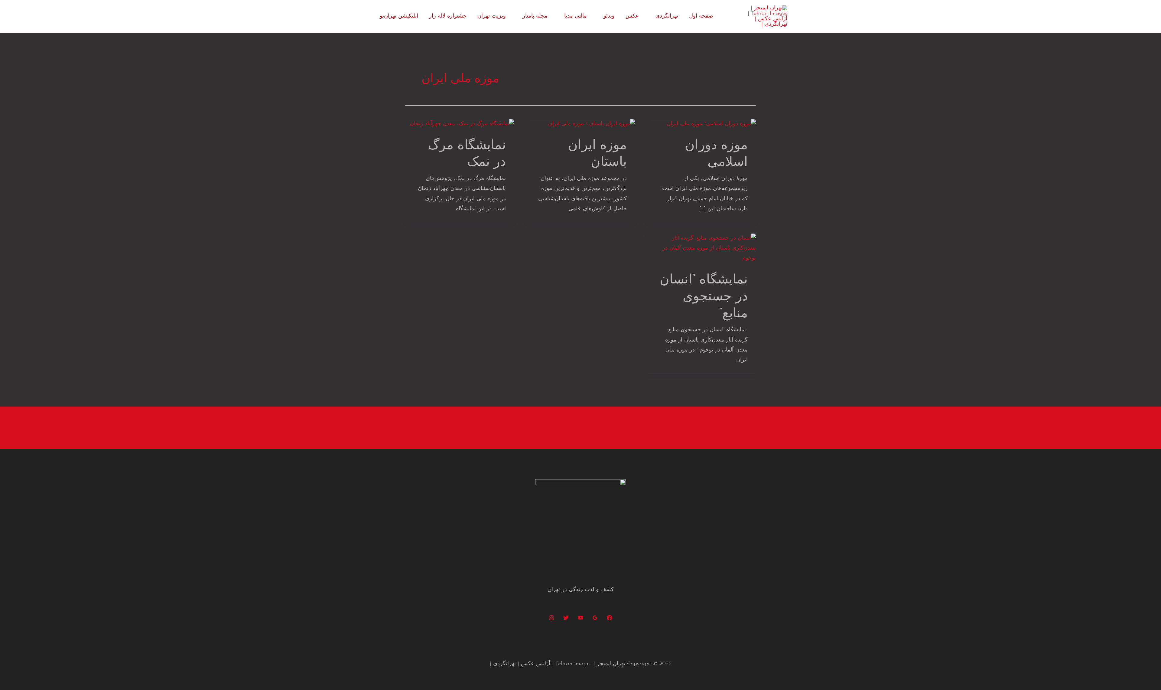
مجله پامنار (535, 16)
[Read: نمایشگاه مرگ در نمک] (462, 124)
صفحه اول (701, 16)
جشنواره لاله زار (448, 16)
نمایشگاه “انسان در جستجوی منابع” (704, 297)
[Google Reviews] (595, 617)
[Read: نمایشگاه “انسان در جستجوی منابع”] (701, 248)
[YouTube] (580, 617)
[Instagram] (551, 617)
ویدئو (609, 16)
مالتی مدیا (575, 16)
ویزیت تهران (491, 16)
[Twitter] (566, 617)
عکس (632, 16)
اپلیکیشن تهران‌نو (399, 16)
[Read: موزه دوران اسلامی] (711, 124)
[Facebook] (609, 617)
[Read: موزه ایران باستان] (591, 124)
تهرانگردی (666, 16)
